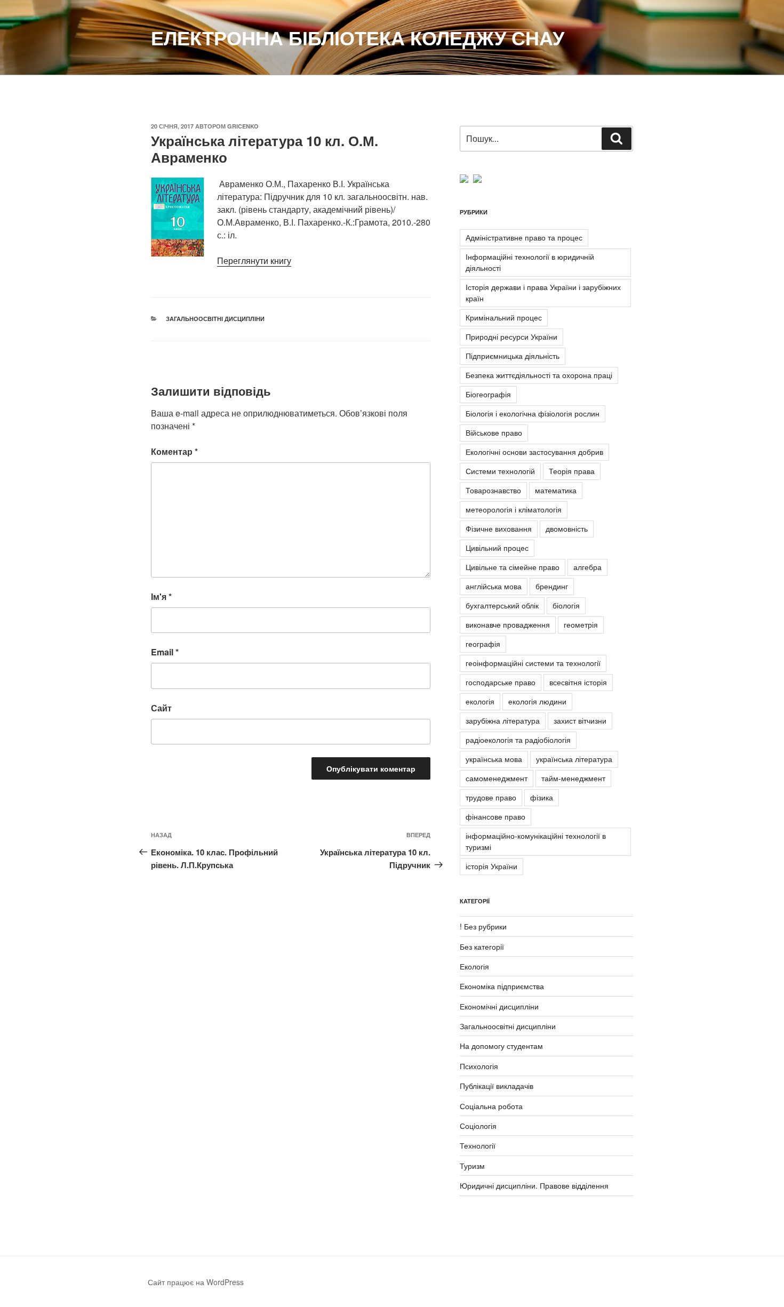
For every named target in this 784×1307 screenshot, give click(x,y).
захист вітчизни (580, 720)
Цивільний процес (497, 547)
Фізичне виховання (499, 528)
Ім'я (161, 596)
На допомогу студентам (501, 1045)
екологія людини (537, 701)
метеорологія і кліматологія (514, 509)
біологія (566, 605)
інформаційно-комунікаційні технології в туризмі (536, 841)
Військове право (494, 432)
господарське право (500, 682)
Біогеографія (488, 394)
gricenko (243, 126)
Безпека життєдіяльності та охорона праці (539, 375)
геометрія (581, 624)
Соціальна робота (491, 1106)
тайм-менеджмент (573, 778)
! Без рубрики (483, 926)
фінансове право (495, 816)
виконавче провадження (508, 624)
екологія (480, 701)
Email (165, 652)
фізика (541, 797)
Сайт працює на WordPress (196, 1282)
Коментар (174, 451)
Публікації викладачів (496, 1085)
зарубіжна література (503, 720)
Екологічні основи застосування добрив (534, 451)
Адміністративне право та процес (524, 237)
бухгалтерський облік (502, 605)
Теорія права (572, 471)
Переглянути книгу (254, 260)
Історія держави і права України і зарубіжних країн (543, 292)
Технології (477, 1145)
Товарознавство (493, 490)
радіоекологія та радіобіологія (518, 739)
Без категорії (482, 946)
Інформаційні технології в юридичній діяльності (530, 262)
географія (483, 643)
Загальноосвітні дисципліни (215, 319)
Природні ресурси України (511, 336)
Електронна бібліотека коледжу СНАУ (357, 37)
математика (556, 490)
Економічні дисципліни (499, 1006)
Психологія (479, 1066)
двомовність (567, 528)
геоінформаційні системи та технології (533, 662)
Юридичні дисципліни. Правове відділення (534, 1185)
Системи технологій (500, 471)
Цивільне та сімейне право (512, 567)
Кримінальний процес (504, 317)
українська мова (494, 758)
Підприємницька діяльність (512, 355)
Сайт (161, 708)
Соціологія (478, 1125)
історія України (491, 866)
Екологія (474, 966)
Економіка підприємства (502, 986)
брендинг (551, 586)
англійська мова (494, 586)
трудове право (491, 797)
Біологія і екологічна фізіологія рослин (532, 413)
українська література (574, 758)
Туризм (472, 1165)
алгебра (587, 567)
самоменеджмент (496, 778)
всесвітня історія (578, 682)
